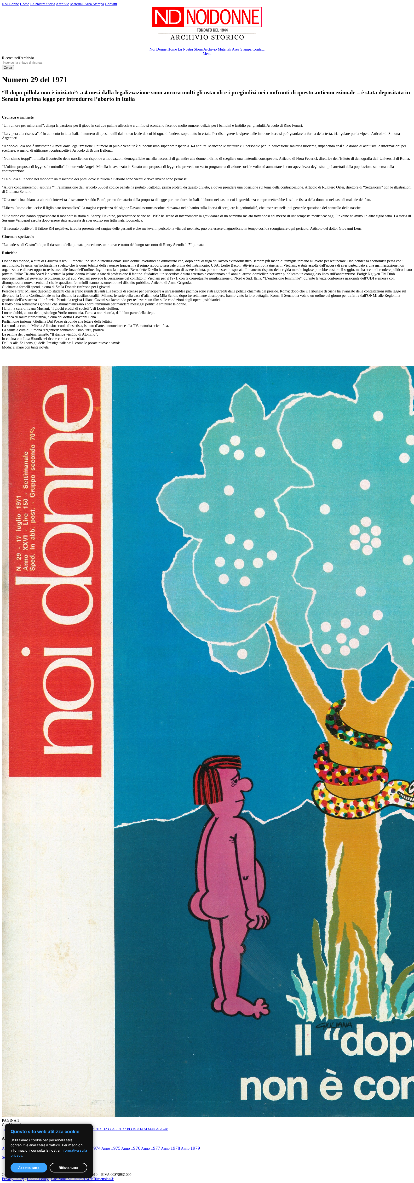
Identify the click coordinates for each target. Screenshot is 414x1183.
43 (147, 1129)
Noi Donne (10, 4)
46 (159, 1129)
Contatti (111, 4)
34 (113, 1129)
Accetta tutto (29, 1168)
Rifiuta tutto (68, 1168)
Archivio (62, 4)
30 (97, 1129)
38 (128, 1129)
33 (109, 1129)
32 (105, 1129)
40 (136, 1129)
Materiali (77, 4)
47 (162, 1129)
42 (143, 1129)
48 (166, 1129)
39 (132, 1129)
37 (124, 1129)
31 (101, 1129)
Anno (111, 1148)
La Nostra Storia (42, 4)
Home (24, 4)
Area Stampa (94, 4)
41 (139, 1129)
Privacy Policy (13, 1179)
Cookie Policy (38, 1179)
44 (151, 1129)
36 (120, 1129)
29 (93, 1129)
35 (116, 1129)
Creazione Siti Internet (82, 1179)
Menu (207, 53)
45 (155, 1129)
